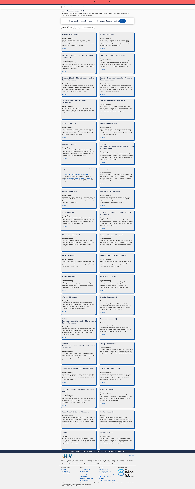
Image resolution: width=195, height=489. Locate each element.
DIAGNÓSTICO (85, 451)
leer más (64, 48)
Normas (82, 473)
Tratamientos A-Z (65, 471)
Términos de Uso (103, 469)
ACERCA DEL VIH (75, 451)
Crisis (62, 475)
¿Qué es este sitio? (85, 469)
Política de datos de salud (106, 475)
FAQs (86, 174)
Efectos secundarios (67, 174)
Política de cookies (104, 473)
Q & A (73, 7)
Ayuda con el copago (79, 174)
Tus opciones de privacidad (105, 477)
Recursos (67, 7)
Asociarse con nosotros (86, 478)
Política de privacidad (105, 471)
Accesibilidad (83, 476)
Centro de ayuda (65, 473)
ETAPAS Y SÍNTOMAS (102, 451)
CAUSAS (92, 451)
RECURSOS (121, 451)
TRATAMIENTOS (112, 451)
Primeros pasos (84, 471)
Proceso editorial (84, 475)
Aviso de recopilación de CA (107, 480)
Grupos (78, 7)
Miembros (85, 7)
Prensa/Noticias (84, 480)
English (132, 455)
